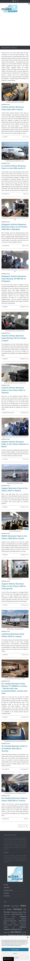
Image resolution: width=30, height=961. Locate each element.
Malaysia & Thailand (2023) (10, 920)
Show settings (15, 957)
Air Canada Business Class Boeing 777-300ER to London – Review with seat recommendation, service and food (14, 688)
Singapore (23, 927)
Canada (13, 916)
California (5, 916)
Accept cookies (15, 949)
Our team (6, 884)
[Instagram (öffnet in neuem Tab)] (17, 1)
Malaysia (23, 918)
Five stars (7, 912)
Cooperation (6, 887)
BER (4, 909)
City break (24, 932)
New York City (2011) (8, 924)
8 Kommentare (5, 818)
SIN (13, 927)
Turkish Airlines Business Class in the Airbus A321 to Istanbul (13, 390)
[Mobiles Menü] (29, 3)
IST (25, 914)
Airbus (23, 906)
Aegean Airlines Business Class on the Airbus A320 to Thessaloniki (14, 586)
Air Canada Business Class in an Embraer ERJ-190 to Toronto (14, 748)
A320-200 (7, 906)
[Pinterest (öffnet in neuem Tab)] (15, 1)
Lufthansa (23, 916)
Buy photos (6, 893)
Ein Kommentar (5, 193)
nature (5, 923)
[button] (27, 937)
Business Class (6, 104)
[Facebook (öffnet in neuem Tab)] (13, 1)
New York (13, 923)
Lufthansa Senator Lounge (9, 918)
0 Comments (5, 136)
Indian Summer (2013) (17, 914)
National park (22, 921)
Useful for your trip (8, 890)
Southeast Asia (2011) (17, 935)
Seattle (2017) (23, 924)
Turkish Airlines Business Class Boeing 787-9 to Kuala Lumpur (14, 338)
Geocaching (6, 895)
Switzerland (16, 924)
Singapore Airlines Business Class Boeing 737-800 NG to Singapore (14, 278)
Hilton (24, 912)
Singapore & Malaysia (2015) (13, 929)
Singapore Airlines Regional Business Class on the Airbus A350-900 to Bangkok (14, 226)
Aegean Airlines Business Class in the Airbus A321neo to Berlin (15, 444)
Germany (17, 909)
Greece (20, 912)
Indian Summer (7, 914)
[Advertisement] (15, 30)
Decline (15, 953)
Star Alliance (16, 932)
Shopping (6, 927)
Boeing (9, 909)
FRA (24, 909)
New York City (23, 923)
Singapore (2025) (7, 932)
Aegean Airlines (15, 906)
